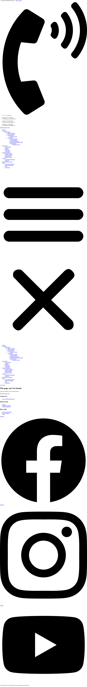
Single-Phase (7, 132)
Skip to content (19, 0)
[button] (43, 256)
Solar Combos (8, 146)
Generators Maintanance (10, 159)
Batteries (7, 149)
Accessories (7, 151)
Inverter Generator (8, 153)
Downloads (7, 167)
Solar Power (5, 145)
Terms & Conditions (9, 165)
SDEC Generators (11, 133)
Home (4, 129)
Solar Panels (7, 150)
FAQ (6, 166)
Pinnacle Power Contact (7, 161)
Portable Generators (7, 152)
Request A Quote (13, 136)
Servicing (7, 160)
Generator (5, 130)
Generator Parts (11, 135)
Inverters (7, 148)
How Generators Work (9, 164)
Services (4, 158)
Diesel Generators (8, 155)
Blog (4, 163)
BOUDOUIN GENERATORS (16, 142)
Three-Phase (10, 137)
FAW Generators (11, 134)
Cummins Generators (14, 141)
